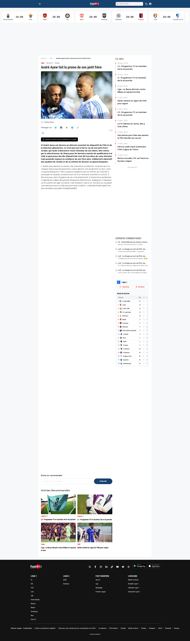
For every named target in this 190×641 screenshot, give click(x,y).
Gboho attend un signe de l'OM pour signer (131, 102)
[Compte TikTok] (112, 567)
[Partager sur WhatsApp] (56, 128)
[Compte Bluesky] (123, 567)
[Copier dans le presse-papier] (78, 128)
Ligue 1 (80, 516)
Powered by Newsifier (95, 634)
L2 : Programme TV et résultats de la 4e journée (132, 67)
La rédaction (102, 628)
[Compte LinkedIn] (106, 567)
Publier (103, 481)
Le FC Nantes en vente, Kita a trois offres (131, 125)
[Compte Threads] (128, 567)
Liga (43, 544)
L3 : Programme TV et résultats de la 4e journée (132, 113)
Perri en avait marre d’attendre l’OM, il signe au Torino (131, 148)
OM (42, 63)
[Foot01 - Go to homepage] (36, 567)
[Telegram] (72, 128)
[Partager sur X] (67, 128)
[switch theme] (146, 3)
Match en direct (133, 628)
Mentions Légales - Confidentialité (21, 628)
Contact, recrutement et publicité (45, 628)
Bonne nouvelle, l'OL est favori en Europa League (133, 159)
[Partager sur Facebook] (61, 128)
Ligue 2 (44, 516)
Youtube (143, 628)
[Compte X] (90, 567)
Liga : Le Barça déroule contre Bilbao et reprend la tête (131, 90)
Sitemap (176, 628)
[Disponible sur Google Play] (139, 566)
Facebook (168, 628)
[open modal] (150, 4)
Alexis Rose (49, 122)
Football (123, 628)
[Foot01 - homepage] (95, 4)
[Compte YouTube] (117, 567)
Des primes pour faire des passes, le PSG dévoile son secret (133, 136)
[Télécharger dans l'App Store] (154, 566)
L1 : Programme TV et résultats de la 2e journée (131, 79)
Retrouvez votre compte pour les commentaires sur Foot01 (77, 628)
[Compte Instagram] (101, 567)
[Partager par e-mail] (43, 133)
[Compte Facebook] (95, 567)
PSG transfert (113, 628)
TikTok (160, 628)
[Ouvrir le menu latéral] (40, 4)
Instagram (152, 628)
